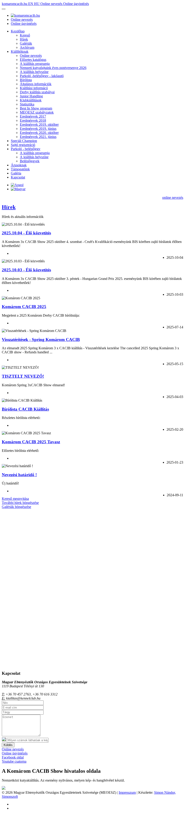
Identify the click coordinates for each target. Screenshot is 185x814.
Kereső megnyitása (15, 499)
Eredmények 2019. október (39, 124)
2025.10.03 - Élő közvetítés (26, 270)
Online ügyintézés (76, 4)
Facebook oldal (13, 757)
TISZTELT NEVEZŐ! (23, 376)
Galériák (26, 43)
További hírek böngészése (20, 503)
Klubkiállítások (31, 100)
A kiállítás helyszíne (34, 72)
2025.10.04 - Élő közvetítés (26, 233)
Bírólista (26, 80)
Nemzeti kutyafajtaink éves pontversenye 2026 (53, 68)
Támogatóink (20, 169)
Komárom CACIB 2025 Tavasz (31, 441)
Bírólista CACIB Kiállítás (25, 409)
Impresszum (127, 792)
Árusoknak (19, 165)
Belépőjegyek (29, 161)
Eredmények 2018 (33, 120)
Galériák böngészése (16, 507)
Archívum (27, 47)
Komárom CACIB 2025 (24, 306)
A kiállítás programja (35, 64)
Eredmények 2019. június (38, 128)
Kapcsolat (18, 177)
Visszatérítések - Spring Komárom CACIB (41, 339)
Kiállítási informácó (34, 88)
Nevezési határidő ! (19, 474)
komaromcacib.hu (15, 4)
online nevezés (172, 197)
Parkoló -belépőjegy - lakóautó (42, 76)
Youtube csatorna (14, 761)
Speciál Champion (24, 141)
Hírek (24, 39)
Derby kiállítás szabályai (37, 92)
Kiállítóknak (19, 51)
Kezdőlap (18, 31)
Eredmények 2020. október (39, 133)
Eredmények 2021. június (38, 137)
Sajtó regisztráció (23, 145)
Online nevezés (51, 4)
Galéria (16, 173)
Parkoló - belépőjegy (25, 149)
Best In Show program (36, 108)
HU (37, 4)
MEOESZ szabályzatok (37, 112)
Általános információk (35, 84)
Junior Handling (31, 96)
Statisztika (27, 104)
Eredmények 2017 (33, 116)
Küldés (8, 745)
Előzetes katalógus (33, 60)
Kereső (25, 35)
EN (31, 4)
